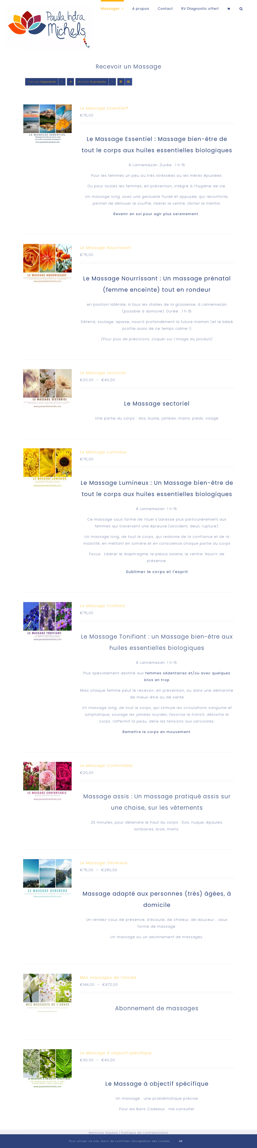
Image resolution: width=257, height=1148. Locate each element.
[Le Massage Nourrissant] (47, 247)
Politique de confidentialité (144, 1133)
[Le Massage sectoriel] (47, 372)
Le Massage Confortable (106, 765)
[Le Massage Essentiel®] (47, 107)
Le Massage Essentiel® (104, 108)
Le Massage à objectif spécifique (116, 1053)
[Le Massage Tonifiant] (47, 605)
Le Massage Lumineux (103, 452)
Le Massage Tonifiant (102, 605)
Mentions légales (103, 1133)
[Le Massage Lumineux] (47, 451)
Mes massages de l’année (108, 977)
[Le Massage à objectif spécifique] (47, 1052)
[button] (241, 8)
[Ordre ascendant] (70, 82)
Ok (180, 1141)
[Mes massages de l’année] (47, 977)
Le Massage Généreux (104, 863)
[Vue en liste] (128, 81)
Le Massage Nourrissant (105, 247)
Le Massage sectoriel (103, 372)
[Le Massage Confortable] (47, 765)
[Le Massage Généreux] (47, 862)
